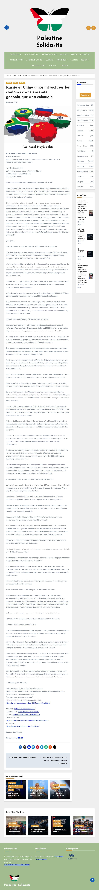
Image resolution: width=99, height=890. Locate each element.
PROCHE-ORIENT (31, 54)
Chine (15, 83)
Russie (22, 83)
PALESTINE (15, 54)
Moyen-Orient (82, 146)
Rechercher (82, 83)
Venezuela (79, 826)
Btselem (57, 821)
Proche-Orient (82, 171)
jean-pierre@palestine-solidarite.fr (17, 865)
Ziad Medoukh (14, 826)
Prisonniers (58, 826)
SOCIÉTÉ (53, 66)
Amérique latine (83, 115)
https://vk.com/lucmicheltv (28, 712)
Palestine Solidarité (17, 885)
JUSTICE (49, 60)
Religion (80, 182)
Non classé (81, 151)
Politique (12, 783)
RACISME (74, 60)
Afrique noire (82, 110)
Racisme (80, 177)
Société (56, 787)
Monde (79, 141)
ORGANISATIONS (38, 66)
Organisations (82, 156)
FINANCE (64, 66)
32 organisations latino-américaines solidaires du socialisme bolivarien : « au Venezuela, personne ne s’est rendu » (83, 273)
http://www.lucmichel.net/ (24, 709)
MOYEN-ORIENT (49, 54)
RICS (21, 738)
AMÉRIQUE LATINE (34, 60)
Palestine (80, 161)
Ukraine (40, 787)
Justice (80, 131)
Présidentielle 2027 (14, 786)
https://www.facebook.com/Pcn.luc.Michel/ (23, 726)
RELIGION (85, 60)
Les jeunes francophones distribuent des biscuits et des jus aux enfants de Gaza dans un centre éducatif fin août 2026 (83, 210)
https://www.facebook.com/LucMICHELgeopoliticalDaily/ (28, 703)
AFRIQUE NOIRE (16, 60)
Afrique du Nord (83, 105)
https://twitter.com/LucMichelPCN (26, 715)
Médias (55, 785)
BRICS (9, 83)
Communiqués (82, 120)
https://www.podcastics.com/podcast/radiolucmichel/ (27, 720)
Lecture (80, 136)
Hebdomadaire (41, 859)
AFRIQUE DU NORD (79, 54)
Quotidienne (58, 856)
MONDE (63, 54)
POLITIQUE (62, 60)
